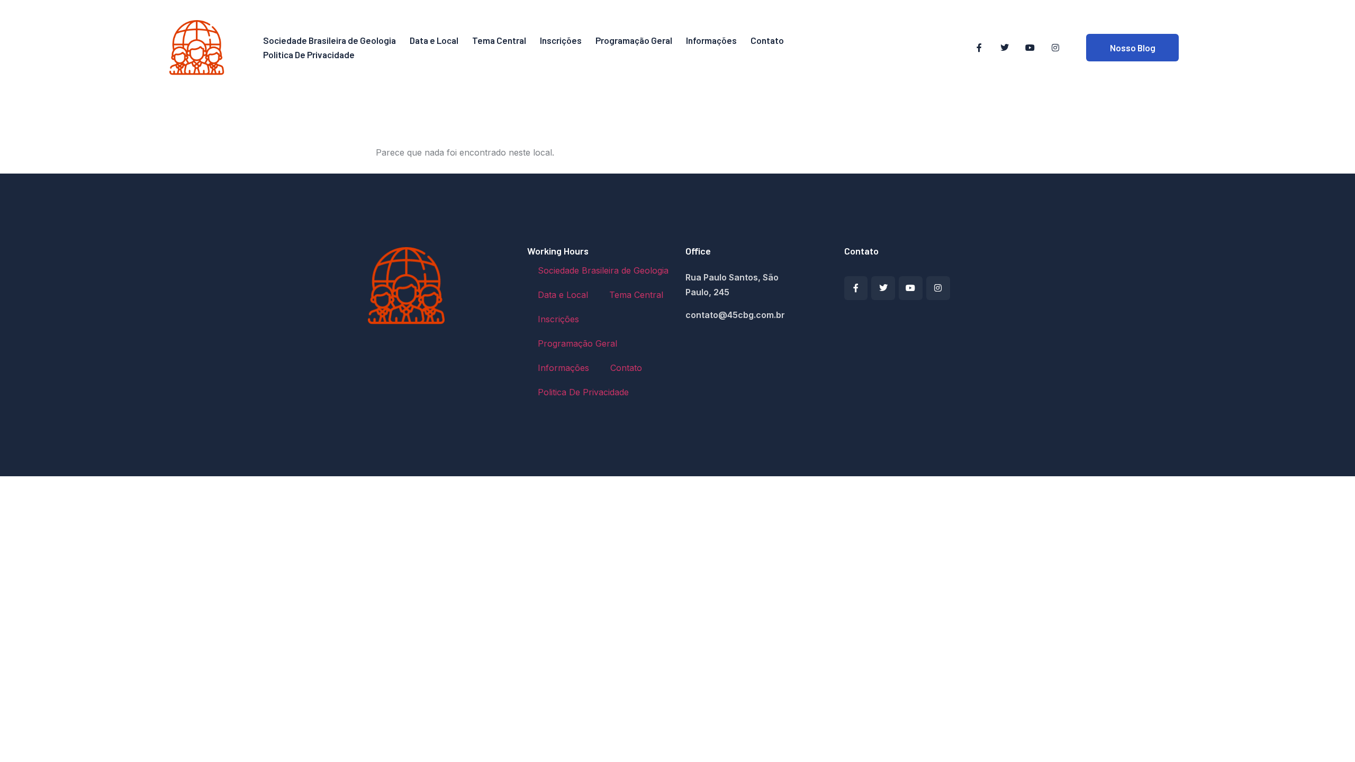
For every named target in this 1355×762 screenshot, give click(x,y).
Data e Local (434, 40)
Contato (767, 40)
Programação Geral (633, 40)
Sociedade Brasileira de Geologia (329, 40)
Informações (711, 40)
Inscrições (561, 40)
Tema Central (499, 40)
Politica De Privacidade (309, 54)
